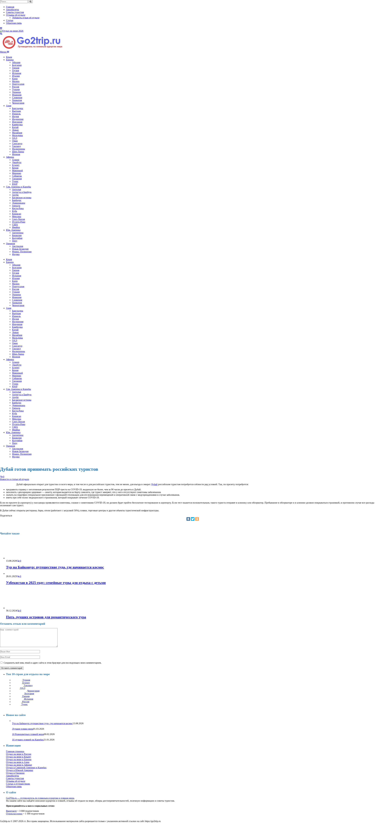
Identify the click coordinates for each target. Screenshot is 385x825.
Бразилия (17, 235)
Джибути (16, 162)
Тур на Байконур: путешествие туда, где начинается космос (55, 567)
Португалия (18, 84)
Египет (15, 165)
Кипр (15, 78)
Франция (16, 95)
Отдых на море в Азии (17, 762)
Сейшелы (17, 176)
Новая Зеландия (20, 249)
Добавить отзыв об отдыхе (25, 17)
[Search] (1, 33)
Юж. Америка (13, 230)
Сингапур (17, 143)
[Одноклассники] (197, 519)
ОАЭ (14, 138)
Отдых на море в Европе (18, 759)
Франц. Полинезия (21, 251)
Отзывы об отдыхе (15, 15)
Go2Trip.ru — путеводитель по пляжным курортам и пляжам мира (40, 798)
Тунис (15, 181)
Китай (15, 127)
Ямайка (16, 227)
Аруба (15, 195)
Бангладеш (17, 108)
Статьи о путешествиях (18, 784)
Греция (15, 68)
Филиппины (18, 149)
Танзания (17, 178)
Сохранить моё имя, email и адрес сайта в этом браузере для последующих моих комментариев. (53, 662)
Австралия (17, 246)
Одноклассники (14, 813)
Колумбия (17, 238)
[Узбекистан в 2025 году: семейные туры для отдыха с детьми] (13, 573)
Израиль (16, 113)
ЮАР (14, 184)
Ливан (15, 130)
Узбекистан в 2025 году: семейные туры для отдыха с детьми (56, 583)
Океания (10, 243)
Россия (15, 86)
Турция (16, 89)
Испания (16, 73)
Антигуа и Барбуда (21, 192)
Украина (16, 92)
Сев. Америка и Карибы (18, 186)
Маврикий (17, 170)
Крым (9, 57)
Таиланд (16, 146)
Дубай (154, 484)
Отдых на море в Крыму (18, 756)
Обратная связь (14, 23)
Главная (10, 7)
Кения (15, 168)
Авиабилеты (12, 9)
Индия (15, 116)
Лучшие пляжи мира (22, 729)
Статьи (9, 20)
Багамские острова (21, 197)
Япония (16, 154)
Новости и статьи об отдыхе (14, 479)
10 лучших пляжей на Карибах (28, 739)
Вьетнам (16, 111)
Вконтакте (11, 811)
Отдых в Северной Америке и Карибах (26, 767)
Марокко (16, 173)
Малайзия (17, 132)
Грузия (15, 70)
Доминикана (18, 203)
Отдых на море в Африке (19, 765)
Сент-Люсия (18, 219)
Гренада (16, 205)
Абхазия (16, 62)
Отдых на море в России (18, 754)
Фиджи (16, 254)
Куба (14, 211)
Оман (15, 141)
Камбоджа (17, 124)
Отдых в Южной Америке (19, 770)
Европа (10, 59)
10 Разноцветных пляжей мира (28, 734)
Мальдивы (17, 135)
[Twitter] (192, 519)
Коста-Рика (18, 208)
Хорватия (17, 100)
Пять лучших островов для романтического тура (46, 617)
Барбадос (16, 200)
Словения (17, 97)
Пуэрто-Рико (18, 222)
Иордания (17, 122)
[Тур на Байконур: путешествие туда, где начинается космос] (22, 558)
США (15, 224)
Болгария (17, 65)
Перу (14, 241)
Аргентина (17, 232)
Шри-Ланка (18, 151)
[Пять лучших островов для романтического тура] (22, 608)
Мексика (16, 216)
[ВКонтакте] (188, 519)
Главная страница (15, 751)
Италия (16, 76)
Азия (8, 105)
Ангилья (16, 189)
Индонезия (17, 119)
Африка (10, 157)
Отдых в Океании (15, 773)
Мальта (15, 81)
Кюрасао (16, 213)
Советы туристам (15, 12)
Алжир (15, 159)
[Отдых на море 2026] (11, 31)
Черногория (18, 103)
